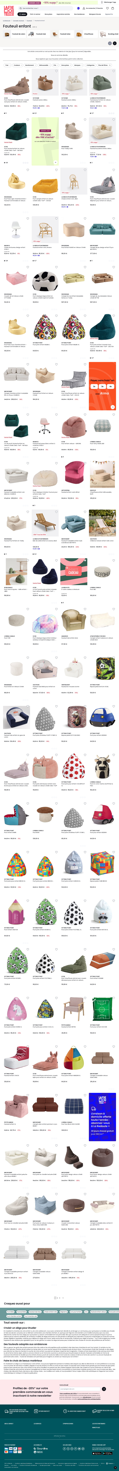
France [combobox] (110, 1463)
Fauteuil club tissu (35, 1312)
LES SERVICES (37, 1423)
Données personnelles (45, 1465)
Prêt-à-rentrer (35, 14)
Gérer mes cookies (57, 1465)
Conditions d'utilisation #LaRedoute (28, 1465)
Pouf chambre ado (31, 1316)
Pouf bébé (10, 1312)
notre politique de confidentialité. (89, 1399)
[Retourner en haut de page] (115, 1467)
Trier (6, 65)
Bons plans (48, 14)
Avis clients (14, 1465)
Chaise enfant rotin (50, 1312)
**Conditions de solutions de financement (88, 1465)
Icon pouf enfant (75, 1312)
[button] (112, 8)
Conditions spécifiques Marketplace (23, 1463)
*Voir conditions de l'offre (68, 1393)
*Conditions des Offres (70, 1465)
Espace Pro (109, 14)
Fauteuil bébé (21, 1312)
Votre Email (64, 1385)
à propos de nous (68, 1423)
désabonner (87, 1397)
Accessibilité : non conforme (11, 1467)
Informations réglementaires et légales (67, 1463)
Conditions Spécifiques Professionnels (89, 1463)
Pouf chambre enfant (14, 1316)
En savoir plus (110, 1449)
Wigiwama (63, 1312)
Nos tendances (79, 14)
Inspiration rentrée (63, 14)
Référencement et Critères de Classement (45, 1463)
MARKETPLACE (96, 1427)
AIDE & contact (8, 1423)
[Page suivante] (63, 1298)
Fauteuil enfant (40, 21)
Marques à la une (95, 14)
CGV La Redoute (8, 1463)
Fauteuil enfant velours (98, 1312)
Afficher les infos (59, 1436)
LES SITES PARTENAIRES (98, 1423)
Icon (86, 1312)
